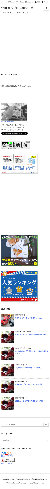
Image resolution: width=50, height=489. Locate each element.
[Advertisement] (25, 44)
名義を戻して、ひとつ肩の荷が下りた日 (29, 318)
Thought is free (38, 483)
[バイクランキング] (8, 460)
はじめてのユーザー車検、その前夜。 (28, 368)
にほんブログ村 (7, 456)
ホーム (5, 74)
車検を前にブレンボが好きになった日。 (29, 384)
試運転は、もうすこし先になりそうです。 (30, 401)
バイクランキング (7, 463)
